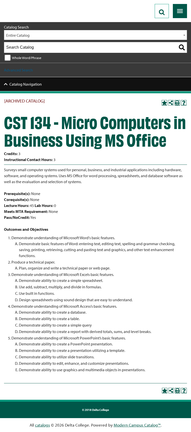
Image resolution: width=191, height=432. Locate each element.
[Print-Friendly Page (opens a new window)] (177, 102)
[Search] (182, 47)
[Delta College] (24, 2)
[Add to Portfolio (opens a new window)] (164, 102)
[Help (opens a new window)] (184, 102)
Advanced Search (18, 69)
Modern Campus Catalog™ (137, 425)
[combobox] (95, 35)
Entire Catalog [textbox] (18, 35)
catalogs (42, 425)
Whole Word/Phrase (26, 57)
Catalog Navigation (25, 84)
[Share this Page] (171, 102)
